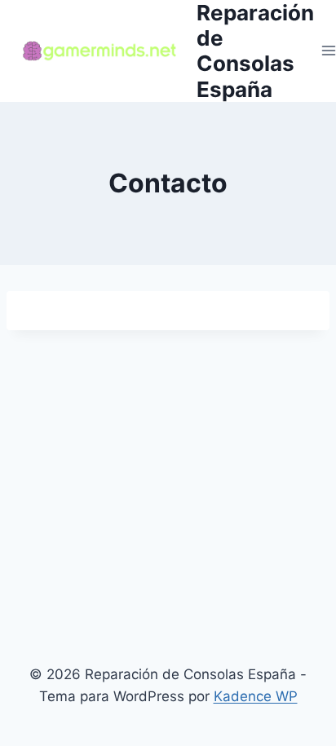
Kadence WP (256, 696)
